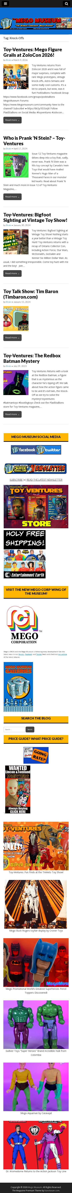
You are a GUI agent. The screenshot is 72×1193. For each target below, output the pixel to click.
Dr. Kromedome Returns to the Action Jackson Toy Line (36, 1171)
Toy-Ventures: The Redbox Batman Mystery (32, 358)
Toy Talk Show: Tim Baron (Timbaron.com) (30, 294)
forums (21, 654)
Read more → (12, 119)
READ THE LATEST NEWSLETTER (44, 479)
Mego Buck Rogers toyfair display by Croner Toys (36, 930)
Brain (8, 60)
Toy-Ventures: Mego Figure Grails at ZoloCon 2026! (32, 52)
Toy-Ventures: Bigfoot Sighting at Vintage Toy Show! (35, 217)
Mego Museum (35, 1187)
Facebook (28, 654)
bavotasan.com (52, 1190)
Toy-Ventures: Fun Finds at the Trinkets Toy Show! (36, 872)
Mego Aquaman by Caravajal (36, 1113)
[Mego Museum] (36, 18)
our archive (62, 654)
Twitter (39, 654)
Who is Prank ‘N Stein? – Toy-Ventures (34, 140)
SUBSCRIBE (16, 479)
